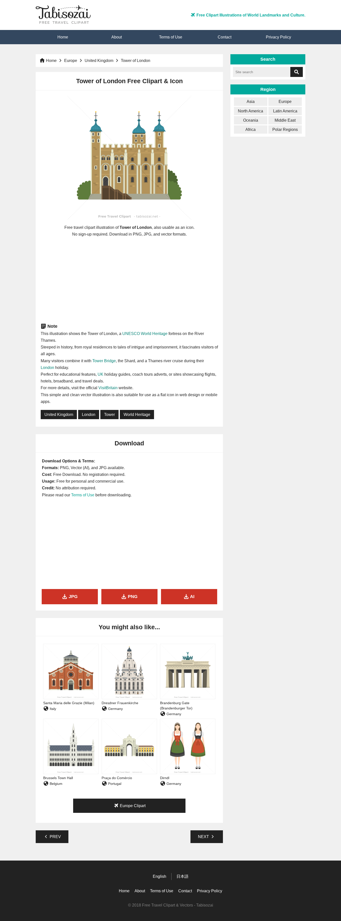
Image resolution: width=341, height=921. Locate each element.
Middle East (285, 120)
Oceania (250, 120)
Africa (250, 129)
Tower (109, 414)
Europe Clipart (132, 806)
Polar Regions (285, 129)
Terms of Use (170, 37)
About (116, 37)
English (159, 876)
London (47, 367)
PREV (55, 837)
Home (62, 37)
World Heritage (137, 414)
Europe (70, 60)
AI (191, 596)
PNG (132, 596)
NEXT (204, 837)
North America (250, 111)
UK (100, 374)
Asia (251, 101)
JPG (72, 596)
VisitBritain (108, 388)
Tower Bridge (104, 361)
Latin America (285, 111)
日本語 (182, 876)
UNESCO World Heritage (145, 333)
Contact (224, 37)
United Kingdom (99, 60)
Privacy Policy (278, 37)
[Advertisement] (129, 280)
